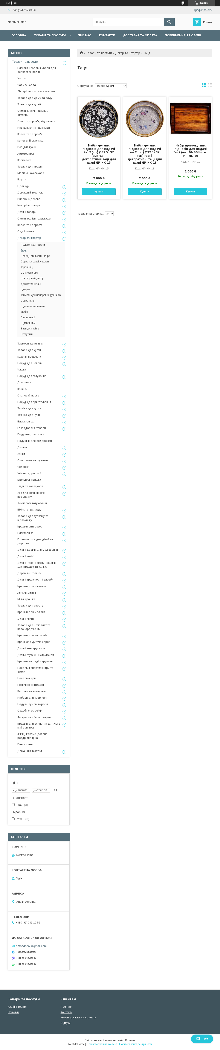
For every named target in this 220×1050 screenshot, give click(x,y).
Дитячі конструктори (31, 648)
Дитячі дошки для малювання (37, 549)
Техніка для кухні (28, 414)
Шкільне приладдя (29, 509)
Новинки (13, 1012)
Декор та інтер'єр (127, 53)
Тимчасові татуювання (32, 503)
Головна (19, 35)
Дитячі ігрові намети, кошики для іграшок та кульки (36, 564)
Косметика (24, 160)
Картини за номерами (31, 691)
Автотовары (25, 153)
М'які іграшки (26, 599)
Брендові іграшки (29, 479)
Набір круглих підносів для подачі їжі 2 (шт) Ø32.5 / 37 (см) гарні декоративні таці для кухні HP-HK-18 (145, 154)
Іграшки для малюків (31, 612)
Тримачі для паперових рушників (41, 295)
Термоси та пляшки (30, 343)
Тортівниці (27, 267)
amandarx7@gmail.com (31, 945)
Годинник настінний (33, 306)
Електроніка (25, 421)
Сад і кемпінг (26, 231)
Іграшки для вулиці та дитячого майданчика (38, 725)
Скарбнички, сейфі (29, 710)
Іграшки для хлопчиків (32, 635)
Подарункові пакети (33, 244)
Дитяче (22, 447)
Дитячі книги (25, 618)
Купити (99, 191)
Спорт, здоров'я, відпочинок (36, 121)
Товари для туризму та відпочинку (33, 517)
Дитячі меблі (25, 556)
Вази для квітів (30, 328)
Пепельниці (28, 317)
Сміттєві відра (29, 272)
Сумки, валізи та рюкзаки (34, 218)
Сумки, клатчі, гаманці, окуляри (32, 112)
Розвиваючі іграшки (30, 684)
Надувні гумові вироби (32, 704)
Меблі (24, 311)
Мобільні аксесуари (30, 173)
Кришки (22, 389)
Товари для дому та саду (34, 97)
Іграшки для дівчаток (31, 586)
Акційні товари (17, 1006)
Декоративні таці (31, 283)
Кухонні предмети (29, 356)
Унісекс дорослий (29, 473)
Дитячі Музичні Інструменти (35, 655)
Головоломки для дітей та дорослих (35, 541)
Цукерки (25, 289)
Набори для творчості (32, 697)
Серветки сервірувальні (35, 261)
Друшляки (24, 382)
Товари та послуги (50, 35)
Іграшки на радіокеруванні (35, 661)
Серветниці (28, 300)
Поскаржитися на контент (102, 1044)
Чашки (21, 369)
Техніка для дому (29, 408)
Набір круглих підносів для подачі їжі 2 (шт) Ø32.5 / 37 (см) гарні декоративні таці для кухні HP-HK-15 (99, 154)
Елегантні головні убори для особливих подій (36, 69)
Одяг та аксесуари (30, 486)
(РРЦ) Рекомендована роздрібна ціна (32, 735)
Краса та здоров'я (29, 134)
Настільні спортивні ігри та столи (35, 669)
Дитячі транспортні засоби (35, 579)
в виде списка (210, 86)
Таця (23, 250)
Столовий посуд (28, 395)
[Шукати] (169, 22)
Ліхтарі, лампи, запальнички (36, 91)
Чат (205, 1039)
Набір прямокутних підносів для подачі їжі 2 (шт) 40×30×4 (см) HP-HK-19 (191, 150)
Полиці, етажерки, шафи (35, 256)
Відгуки (65, 1022)
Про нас (84, 35)
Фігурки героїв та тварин (34, 717)
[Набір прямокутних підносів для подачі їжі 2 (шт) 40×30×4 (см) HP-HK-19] (190, 118)
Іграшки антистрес (29, 526)
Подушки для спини (30, 434)
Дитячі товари (26, 211)
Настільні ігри (26, 678)
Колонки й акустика (30, 140)
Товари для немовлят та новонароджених (33, 627)
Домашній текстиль (30, 192)
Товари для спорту (30, 605)
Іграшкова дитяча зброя (33, 641)
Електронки (25, 744)
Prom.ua (130, 1040)
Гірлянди (23, 186)
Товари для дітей (29, 104)
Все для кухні (26, 147)
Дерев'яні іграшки (29, 573)
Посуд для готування (31, 376)
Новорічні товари (29, 205)
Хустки (21, 78)
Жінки (21, 453)
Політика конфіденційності (135, 1044)
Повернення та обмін (183, 35)
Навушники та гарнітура (33, 127)
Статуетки (27, 334)
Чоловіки (23, 466)
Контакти (107, 35)
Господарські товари (31, 428)
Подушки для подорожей (34, 440)
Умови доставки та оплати (78, 1017)
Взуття (21, 179)
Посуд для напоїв (29, 363)
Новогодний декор (32, 278)
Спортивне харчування (32, 460)
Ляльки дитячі (26, 592)
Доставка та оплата (140, 35)
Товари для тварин (30, 166)
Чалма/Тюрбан (27, 85)
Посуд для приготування (34, 402)
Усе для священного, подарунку (31, 494)
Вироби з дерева (28, 199)
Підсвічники (28, 323)
